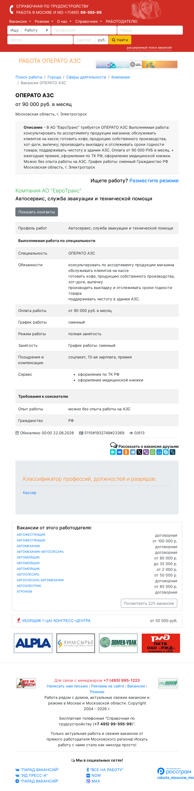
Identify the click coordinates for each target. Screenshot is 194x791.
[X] (139, 452)
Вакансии (136, 686)
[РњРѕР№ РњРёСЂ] (159, 452)
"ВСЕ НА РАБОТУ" (106, 769)
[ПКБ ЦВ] (161, 642)
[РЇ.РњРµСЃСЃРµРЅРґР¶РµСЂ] (113, 452)
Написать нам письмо (67, 686)
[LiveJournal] (172, 452)
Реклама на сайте (107, 686)
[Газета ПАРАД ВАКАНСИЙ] (168, 683)
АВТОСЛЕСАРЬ (28, 574)
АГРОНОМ (24, 591)
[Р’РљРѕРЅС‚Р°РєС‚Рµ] (119, 452)
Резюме (97, 691)
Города (54, 77)
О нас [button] (63, 21)
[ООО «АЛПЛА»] (33, 642)
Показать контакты (36, 212)
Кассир (29, 492)
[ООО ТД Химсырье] (75, 642)
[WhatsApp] (152, 452)
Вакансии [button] (18, 21)
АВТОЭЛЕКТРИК (29, 586)
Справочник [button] (87, 21)
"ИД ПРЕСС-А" (33, 775)
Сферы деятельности (86, 77)
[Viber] (146, 452)
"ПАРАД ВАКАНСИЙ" (39, 769)
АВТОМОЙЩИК (28, 557)
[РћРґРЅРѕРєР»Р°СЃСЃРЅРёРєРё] (126, 452)
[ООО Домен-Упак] (118, 642)
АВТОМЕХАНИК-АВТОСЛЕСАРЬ (40, 551)
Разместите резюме (153, 180)
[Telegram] (133, 452)
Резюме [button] (42, 21)
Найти (121, 39)
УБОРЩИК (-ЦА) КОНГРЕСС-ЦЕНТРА (56, 620)
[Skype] (166, 452)
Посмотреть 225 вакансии (149, 603)
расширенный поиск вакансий (149, 47)
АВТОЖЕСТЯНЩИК (31, 534)
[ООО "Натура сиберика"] (137, 64)
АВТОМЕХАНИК (28, 546)
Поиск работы (29, 77)
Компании (120, 77)
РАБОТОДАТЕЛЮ (121, 21)
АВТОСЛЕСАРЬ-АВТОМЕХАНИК (40, 580)
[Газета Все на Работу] (26, 683)
